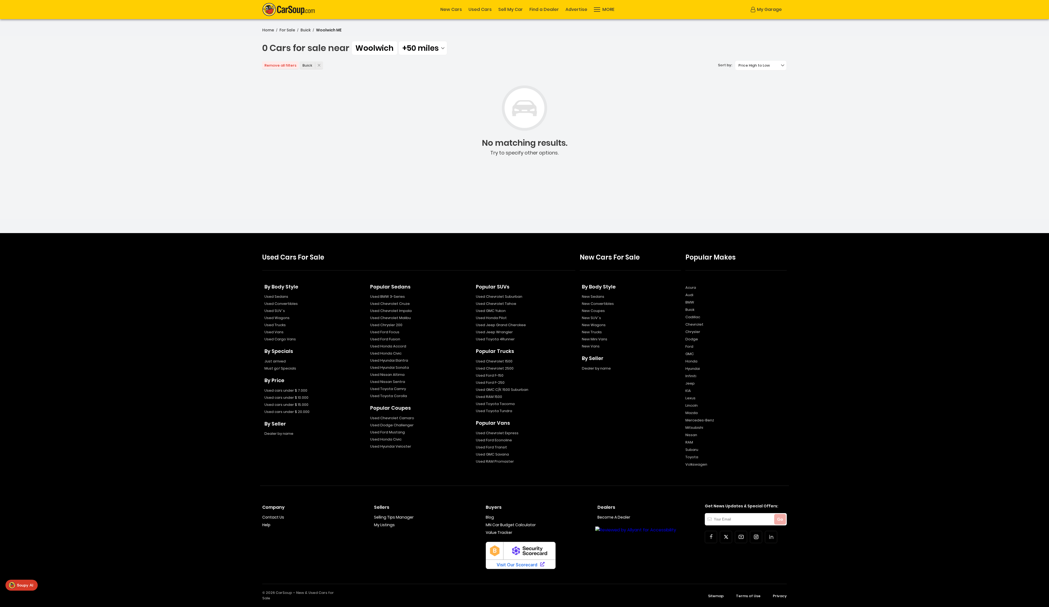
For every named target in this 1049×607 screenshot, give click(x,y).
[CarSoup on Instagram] (756, 537)
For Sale (287, 30)
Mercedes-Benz (699, 420)
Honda (691, 361)
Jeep (690, 383)
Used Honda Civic (386, 353)
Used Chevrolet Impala (391, 310)
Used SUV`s (274, 310)
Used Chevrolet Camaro (392, 418)
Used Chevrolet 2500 (495, 368)
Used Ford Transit (491, 447)
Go (780, 519)
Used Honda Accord (388, 346)
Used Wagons (277, 317)
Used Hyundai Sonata (389, 367)
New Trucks (592, 332)
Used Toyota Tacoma (495, 403)
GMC (689, 353)
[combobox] (423, 48)
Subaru (691, 449)
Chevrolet (694, 324)
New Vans (591, 346)
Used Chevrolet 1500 (494, 361)
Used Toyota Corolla (388, 395)
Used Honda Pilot (491, 317)
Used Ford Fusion (385, 339)
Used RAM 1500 (489, 396)
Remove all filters (280, 65)
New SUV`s (591, 317)
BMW (689, 302)
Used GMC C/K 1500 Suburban (502, 389)
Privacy (780, 596)
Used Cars (480, 10)
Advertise (576, 10)
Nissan (691, 435)
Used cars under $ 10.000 (286, 397)
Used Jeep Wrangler (494, 332)
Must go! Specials (280, 368)
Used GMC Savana (492, 454)
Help (266, 525)
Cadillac (692, 317)
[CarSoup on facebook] (711, 537)
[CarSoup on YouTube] (741, 537)
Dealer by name (278, 433)
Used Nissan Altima (387, 374)
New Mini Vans (594, 339)
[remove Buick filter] (319, 65)
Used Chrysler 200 (386, 325)
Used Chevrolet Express (497, 433)
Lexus (690, 398)
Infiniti (690, 376)
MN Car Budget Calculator (511, 525)
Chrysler (692, 331)
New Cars (451, 10)
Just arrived (275, 361)
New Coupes (593, 310)
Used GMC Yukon (491, 310)
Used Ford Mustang (387, 432)
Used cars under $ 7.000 (285, 390)
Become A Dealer (613, 517)
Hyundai (692, 368)
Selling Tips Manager (394, 517)
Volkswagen (696, 464)
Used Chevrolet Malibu (390, 317)
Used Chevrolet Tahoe (496, 303)
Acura (690, 287)
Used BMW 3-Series (387, 296)
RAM (689, 442)
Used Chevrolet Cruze (390, 303)
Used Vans (274, 332)
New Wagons (594, 325)
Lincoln (691, 405)
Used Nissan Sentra (387, 381)
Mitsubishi (694, 427)
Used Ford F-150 (489, 375)
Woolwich (374, 48)
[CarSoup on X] (726, 537)
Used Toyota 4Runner (495, 339)
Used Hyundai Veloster (390, 446)
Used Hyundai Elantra (389, 360)
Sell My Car (510, 10)
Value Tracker (499, 532)
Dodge (691, 339)
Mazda (691, 412)
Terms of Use (748, 596)
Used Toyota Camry (388, 388)
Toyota (691, 457)
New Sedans (593, 296)
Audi (689, 294)
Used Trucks (275, 325)
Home (268, 30)
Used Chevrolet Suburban (499, 296)
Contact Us (273, 517)
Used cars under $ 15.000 (286, 404)
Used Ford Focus (384, 332)
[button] (604, 9)
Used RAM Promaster (495, 461)
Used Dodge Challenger (392, 425)
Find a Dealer (544, 10)
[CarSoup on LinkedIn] (771, 537)
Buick (305, 30)
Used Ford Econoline (494, 440)
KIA (688, 390)
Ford (689, 346)
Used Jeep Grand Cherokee (501, 325)
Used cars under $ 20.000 (287, 411)
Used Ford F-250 (490, 382)
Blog (490, 517)
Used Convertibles (281, 303)
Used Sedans (276, 296)
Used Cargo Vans (280, 339)
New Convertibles (598, 303)
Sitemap (716, 596)
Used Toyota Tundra (494, 410)
